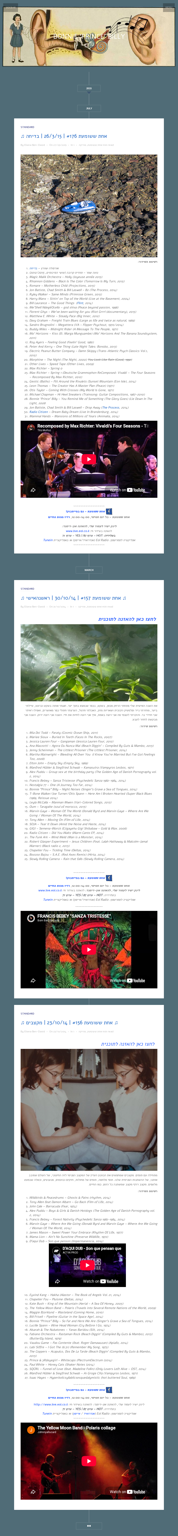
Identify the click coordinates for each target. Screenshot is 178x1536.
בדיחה (33, 268)
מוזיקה (82, 145)
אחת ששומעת (95, 145)
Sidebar (11, 7)
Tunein (48, 540)
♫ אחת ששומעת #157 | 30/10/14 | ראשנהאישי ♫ (73, 597)
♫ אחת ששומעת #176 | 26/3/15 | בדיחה (64, 136)
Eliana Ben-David (34, 145)
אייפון (76, 1414)
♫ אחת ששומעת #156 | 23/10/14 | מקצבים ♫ (69, 1022)
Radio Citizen (38, 412)
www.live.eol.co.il (77, 531)
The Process (110, 407)
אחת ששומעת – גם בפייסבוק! (85, 511)
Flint (80, 303)
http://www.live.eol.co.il (51, 1404)
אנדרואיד (89, 1414)
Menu (168, 7)
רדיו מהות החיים (59, 517)
